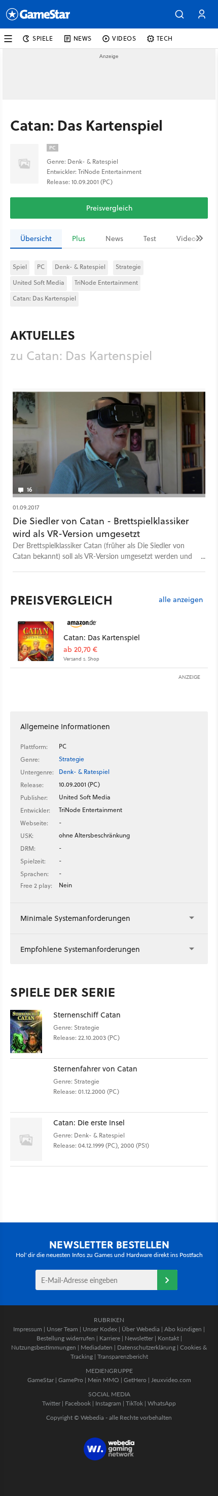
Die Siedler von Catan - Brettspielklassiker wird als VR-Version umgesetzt (101, 527)
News (114, 238)
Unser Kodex (100, 1329)
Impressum (27, 1329)
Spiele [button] (42, 38)
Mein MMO (103, 1379)
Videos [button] (124, 38)
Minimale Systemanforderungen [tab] (75, 918)
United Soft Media (38, 282)
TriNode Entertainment (106, 282)
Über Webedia (141, 1329)
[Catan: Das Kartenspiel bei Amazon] (36, 639)
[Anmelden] (167, 1280)
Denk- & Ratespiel (80, 266)
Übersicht (36, 238)
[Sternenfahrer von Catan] (31, 1085)
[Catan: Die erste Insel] (31, 1139)
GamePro (70, 1379)
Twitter (51, 1403)
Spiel (20, 266)
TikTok (134, 1403)
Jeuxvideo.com (171, 1379)
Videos (187, 238)
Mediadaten (97, 1347)
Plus (78, 238)
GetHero (135, 1379)
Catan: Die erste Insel (89, 1122)
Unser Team (62, 1329)
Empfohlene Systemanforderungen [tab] (80, 949)
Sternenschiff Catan (87, 1014)
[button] (179, 14)
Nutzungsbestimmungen (43, 1347)
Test (149, 238)
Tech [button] (165, 38)
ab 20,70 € (80, 649)
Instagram (108, 1403)
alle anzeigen (181, 600)
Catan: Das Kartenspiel (44, 298)
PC (41, 266)
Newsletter (139, 1338)
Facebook (78, 1403)
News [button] (83, 38)
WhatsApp (162, 1403)
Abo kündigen (183, 1329)
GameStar (40, 1379)
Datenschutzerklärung (146, 1347)
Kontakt (168, 1338)
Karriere (109, 1338)
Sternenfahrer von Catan (95, 1068)
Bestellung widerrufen (66, 1338)
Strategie (128, 266)
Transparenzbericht (122, 1356)
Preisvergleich (109, 208)
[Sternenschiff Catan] (31, 1031)
